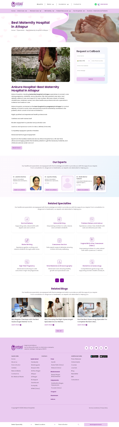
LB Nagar (34, 377)
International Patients (100, 11)
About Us (40, 4)
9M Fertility (48, 11)
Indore (53, 399)
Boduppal (34, 380)
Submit (90, 79)
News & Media (16, 371)
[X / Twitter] (91, 348)
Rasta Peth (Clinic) (57, 365)
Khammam (54, 395)
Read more (16, 148)
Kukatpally (34, 362)
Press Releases (76, 359)
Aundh (53, 362)
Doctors (89, 11)
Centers (14, 368)
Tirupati (53, 392)
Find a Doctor (15, 365)
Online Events (75, 362)
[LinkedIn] (101, 348)
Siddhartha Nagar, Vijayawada (57, 384)
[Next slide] (62, 280)
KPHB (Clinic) (35, 388)
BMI (72, 377)
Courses (74, 365)
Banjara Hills (35, 368)
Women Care (34, 11)
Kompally (34, 385)
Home (13, 11)
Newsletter (74, 374)
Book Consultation (19, 190)
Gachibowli (35, 382)
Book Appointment (96, 424)
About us (14, 362)
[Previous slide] (57, 280)
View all (58, 331)
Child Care (20, 11)
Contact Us (77, 4)
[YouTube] (106, 348)
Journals (74, 368)
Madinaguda (35, 365)
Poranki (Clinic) (56, 388)
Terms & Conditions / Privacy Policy (98, 408)
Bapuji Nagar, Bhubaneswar (55, 375)
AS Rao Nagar (35, 371)
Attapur (33, 374)
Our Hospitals (77, 11)
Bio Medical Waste (17, 377)
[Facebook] (86, 348)
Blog (72, 371)
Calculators (75, 380)
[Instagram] (96, 348)
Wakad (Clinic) (56, 368)
